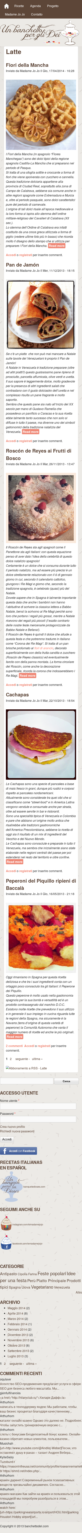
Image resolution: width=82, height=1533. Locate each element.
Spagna (15, 1287)
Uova (26, 1287)
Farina (32, 1274)
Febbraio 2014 (17, 1324)
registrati (25, 255)
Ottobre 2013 (16, 1345)
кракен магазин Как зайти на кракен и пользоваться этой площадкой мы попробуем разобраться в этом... (40, 1496)
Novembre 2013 (18, 1340)
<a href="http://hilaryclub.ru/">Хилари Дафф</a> (33, 1397)
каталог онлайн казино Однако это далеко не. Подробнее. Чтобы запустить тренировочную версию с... (41, 1422)
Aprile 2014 (15, 1313)
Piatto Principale (51, 1280)
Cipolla (22, 1274)
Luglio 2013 (16, 1356)
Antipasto (8, 1273)
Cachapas (17, 694)
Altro (79, 1292)
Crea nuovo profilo (12, 1126)
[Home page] (39, 44)
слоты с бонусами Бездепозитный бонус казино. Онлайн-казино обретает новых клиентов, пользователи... (40, 1436)
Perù (31, 1280)
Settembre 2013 (18, 1351)
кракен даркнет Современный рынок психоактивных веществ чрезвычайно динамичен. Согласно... (37, 1482)
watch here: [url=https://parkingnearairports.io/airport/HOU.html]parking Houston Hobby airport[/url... (39, 1512)
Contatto (37, 14)
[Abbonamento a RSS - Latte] (26, 1068)
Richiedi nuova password (17, 1131)
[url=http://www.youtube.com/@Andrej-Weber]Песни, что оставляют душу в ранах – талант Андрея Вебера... (38, 1450)
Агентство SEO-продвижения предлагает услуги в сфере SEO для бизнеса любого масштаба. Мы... (40, 1386)
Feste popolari (52, 1273)
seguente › (22, 1059)
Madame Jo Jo (15, 14)
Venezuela (62, 1287)
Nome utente (9, 1100)
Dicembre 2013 (18, 1334)
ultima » (37, 1059)
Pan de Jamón (22, 264)
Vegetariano (42, 1287)
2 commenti (14, 1046)
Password (7, 1113)
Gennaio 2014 (17, 1329)
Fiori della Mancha (27, 64)
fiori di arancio (43, 648)
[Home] (6, 6)
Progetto (53, 6)
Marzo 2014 (16, 1318)
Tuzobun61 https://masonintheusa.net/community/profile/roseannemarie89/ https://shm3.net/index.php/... (41, 1466)
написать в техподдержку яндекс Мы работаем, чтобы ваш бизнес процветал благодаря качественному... (38, 1408)
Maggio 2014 (16, 1308)
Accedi (11, 255)
